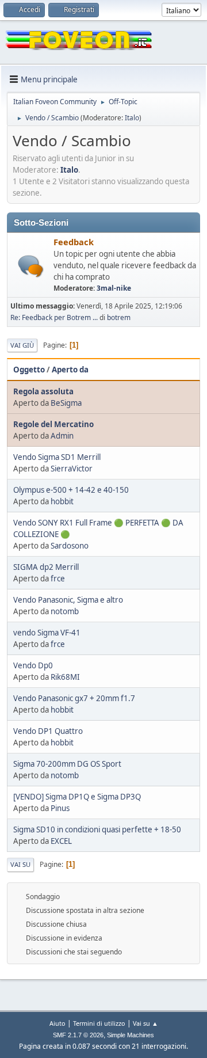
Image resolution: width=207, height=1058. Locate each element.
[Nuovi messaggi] (31, 266)
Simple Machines (130, 1035)
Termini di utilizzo (99, 1023)
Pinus (60, 808)
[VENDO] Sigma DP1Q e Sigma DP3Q (77, 796)
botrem (119, 317)
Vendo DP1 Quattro (48, 731)
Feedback (73, 242)
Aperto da (70, 369)
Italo (132, 118)
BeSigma (66, 403)
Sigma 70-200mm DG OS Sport (67, 764)
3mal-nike (114, 288)
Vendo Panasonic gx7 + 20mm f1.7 (74, 698)
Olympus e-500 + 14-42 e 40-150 (71, 490)
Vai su (20, 864)
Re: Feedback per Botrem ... (54, 317)
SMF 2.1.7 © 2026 (78, 1035)
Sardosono (70, 546)
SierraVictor (72, 468)
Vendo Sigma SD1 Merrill (57, 457)
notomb (65, 611)
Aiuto (57, 1023)
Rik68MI (65, 677)
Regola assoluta (43, 391)
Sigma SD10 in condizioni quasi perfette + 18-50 (97, 829)
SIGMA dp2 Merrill (46, 567)
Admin (62, 436)
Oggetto (29, 369)
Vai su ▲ (145, 1023)
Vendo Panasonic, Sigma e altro (68, 600)
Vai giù (22, 345)
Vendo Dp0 (33, 665)
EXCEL (61, 841)
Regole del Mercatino (53, 424)
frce (58, 578)
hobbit (62, 501)
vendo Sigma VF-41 (46, 632)
